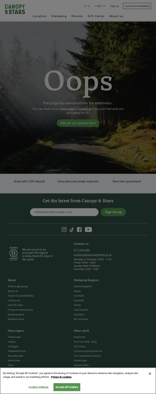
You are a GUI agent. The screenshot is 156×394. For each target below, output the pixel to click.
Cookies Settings (38, 387)
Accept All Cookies (67, 387)
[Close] (150, 373)
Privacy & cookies (61, 377)
